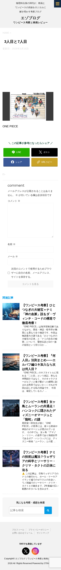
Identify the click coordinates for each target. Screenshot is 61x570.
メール (13, 256)
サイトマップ (43, 533)
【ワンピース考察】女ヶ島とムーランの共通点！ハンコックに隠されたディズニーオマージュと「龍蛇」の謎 (39, 410)
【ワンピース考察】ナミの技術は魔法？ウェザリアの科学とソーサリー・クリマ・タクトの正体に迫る (39, 461)
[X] (25, 551)
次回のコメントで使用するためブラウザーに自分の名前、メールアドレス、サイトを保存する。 (31, 272)
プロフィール (18, 530)
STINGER (48, 563)
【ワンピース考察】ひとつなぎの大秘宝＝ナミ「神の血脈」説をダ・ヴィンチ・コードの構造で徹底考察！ (39, 314)
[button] (44, 162)
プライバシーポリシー (38, 530)
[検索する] (48, 510)
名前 (11, 244)
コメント (14, 201)
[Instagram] (35, 551)
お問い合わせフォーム (22, 533)
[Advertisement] (30, 71)
